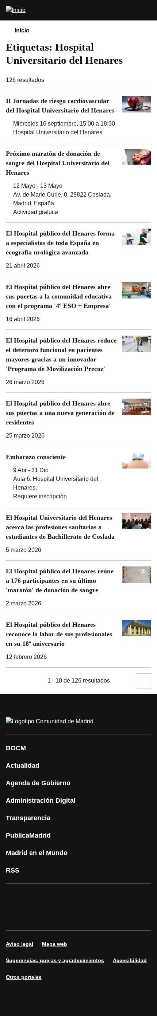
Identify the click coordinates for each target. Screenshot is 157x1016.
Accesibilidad (130, 960)
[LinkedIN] (103, 897)
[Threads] (82, 917)
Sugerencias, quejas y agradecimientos (55, 960)
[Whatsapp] (125, 897)
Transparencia (28, 818)
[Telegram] (60, 917)
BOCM (16, 748)
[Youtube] (82, 897)
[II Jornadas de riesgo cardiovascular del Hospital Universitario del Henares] (78, 116)
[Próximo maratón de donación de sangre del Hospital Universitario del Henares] (78, 182)
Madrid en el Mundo (37, 853)
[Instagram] (38, 897)
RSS (12, 870)
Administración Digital (41, 800)
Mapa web (54, 944)
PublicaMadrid (28, 835)
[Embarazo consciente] (78, 476)
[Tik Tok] (16, 917)
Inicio (22, 30)
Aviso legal (19, 944)
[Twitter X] (60, 897)
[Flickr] (38, 917)
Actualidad (22, 765)
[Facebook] (16, 897)
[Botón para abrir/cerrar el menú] (147, 10)
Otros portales (24, 977)
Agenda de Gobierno (38, 783)
